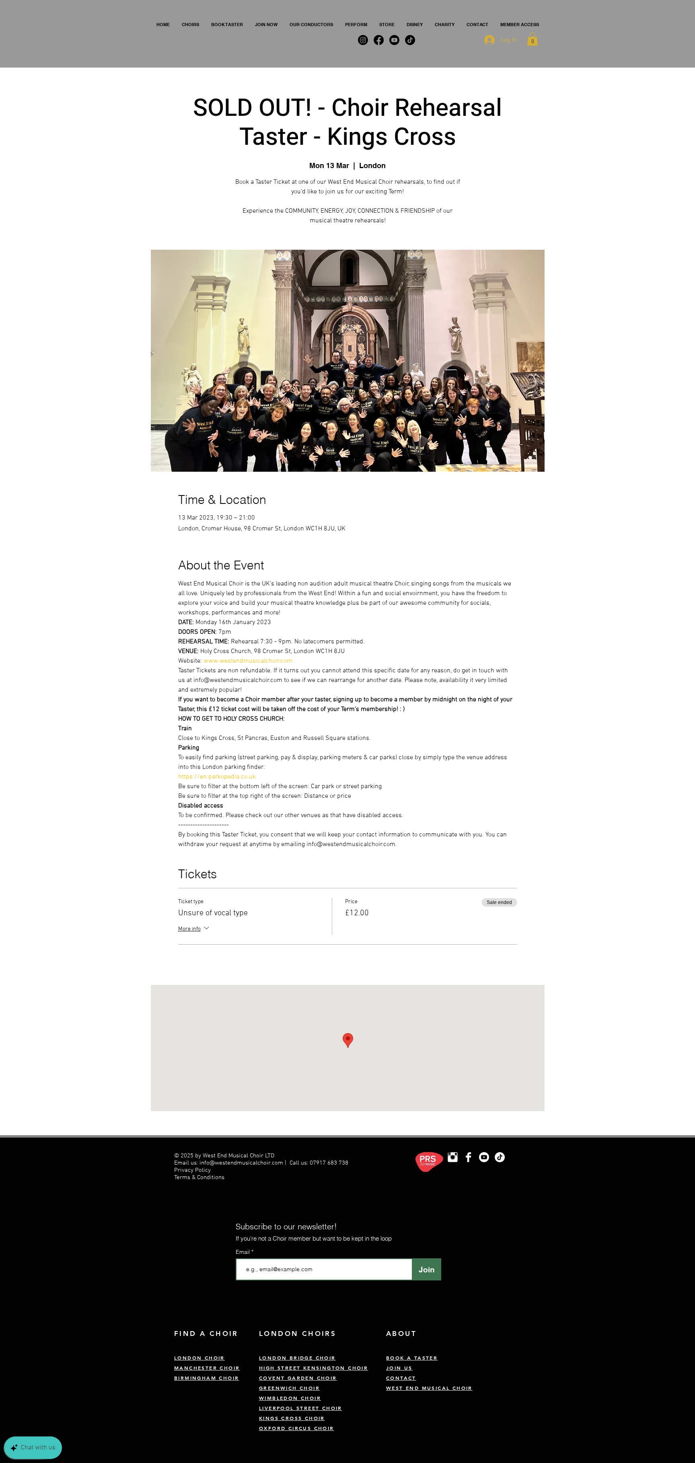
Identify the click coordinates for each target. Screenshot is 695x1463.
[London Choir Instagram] (453, 1157)
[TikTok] (500, 1157)
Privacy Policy (193, 1170)
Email (243, 1252)
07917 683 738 (329, 1163)
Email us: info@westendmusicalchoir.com (228, 1163)
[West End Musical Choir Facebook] (468, 1157)
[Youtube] (484, 1157)
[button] (190, 24)
